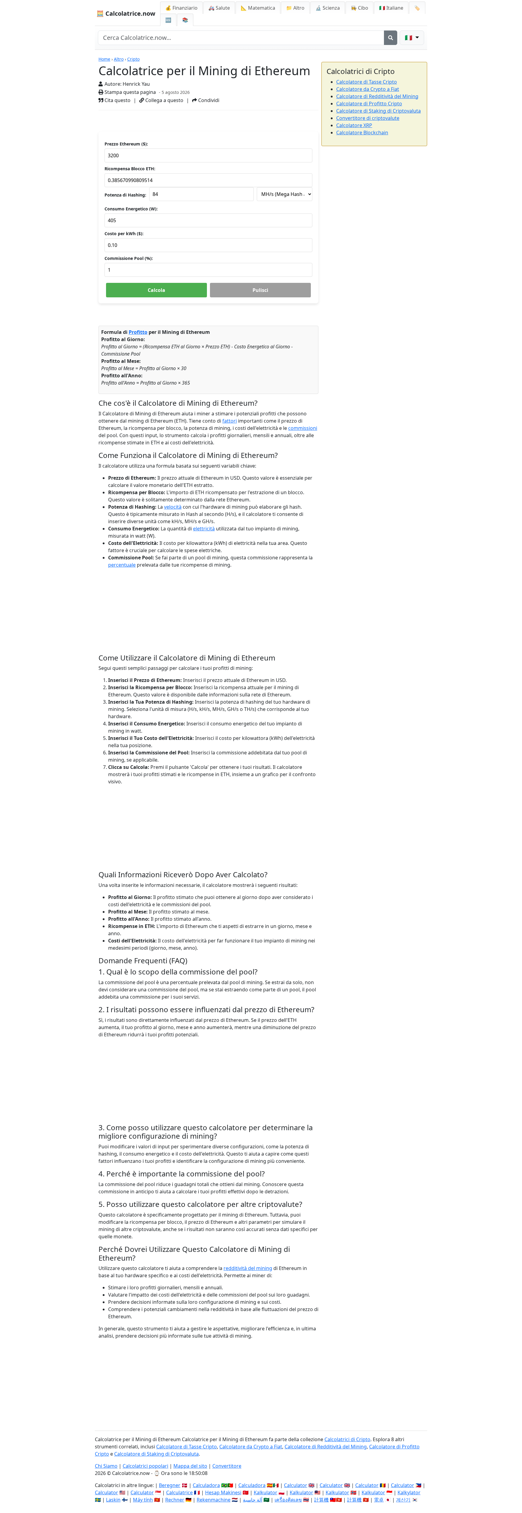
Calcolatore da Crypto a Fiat (367, 89)
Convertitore (226, 1466)
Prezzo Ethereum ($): (126, 144)
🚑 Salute (219, 8)
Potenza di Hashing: (125, 195)
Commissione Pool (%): (129, 258)
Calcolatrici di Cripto (347, 1439)
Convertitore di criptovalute (367, 118)
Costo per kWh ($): (124, 233)
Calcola (156, 290)
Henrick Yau (136, 84)
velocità (173, 507)
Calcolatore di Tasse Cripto (366, 81)
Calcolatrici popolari (145, 1466)
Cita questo (116, 100)
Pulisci (260, 290)
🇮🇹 (391, 8)
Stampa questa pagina (129, 92)
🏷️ (417, 8)
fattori (229, 420)
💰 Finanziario (181, 8)
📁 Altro (295, 8)
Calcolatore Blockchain (362, 132)
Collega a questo (163, 100)
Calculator (295, 1485)
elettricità (204, 528)
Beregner (169, 1485)
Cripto (133, 59)
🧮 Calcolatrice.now (125, 13)
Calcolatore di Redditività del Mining (377, 96)
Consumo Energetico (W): (131, 209)
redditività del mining (248, 1268)
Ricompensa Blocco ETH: (130, 168)
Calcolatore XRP (354, 125)
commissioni (302, 428)
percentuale (122, 564)
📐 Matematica (258, 8)
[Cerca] (390, 37)
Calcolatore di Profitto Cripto (369, 103)
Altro (119, 59)
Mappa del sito (190, 1466)
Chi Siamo (106, 1466)
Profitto (138, 332)
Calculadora (206, 1485)
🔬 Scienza (327, 8)
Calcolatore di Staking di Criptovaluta (378, 110)
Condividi (208, 100)
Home (104, 59)
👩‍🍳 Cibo (359, 8)
